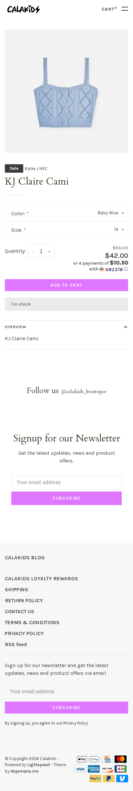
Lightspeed (38, 764)
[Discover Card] (107, 771)
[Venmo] (122, 780)
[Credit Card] (107, 761)
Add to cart (66, 285)
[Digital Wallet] (88, 761)
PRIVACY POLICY (24, 633)
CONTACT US (19, 611)
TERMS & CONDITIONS (32, 622)
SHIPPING (16, 589)
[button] (99, 266)
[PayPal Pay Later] (109, 780)
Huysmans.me (24, 771)
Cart (109, 9)
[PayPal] (95, 780)
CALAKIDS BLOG (25, 557)
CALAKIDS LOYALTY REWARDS (41, 578)
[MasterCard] (121, 761)
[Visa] (80, 771)
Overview (15, 327)
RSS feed (16, 644)
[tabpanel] (66, 91)
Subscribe (66, 498)
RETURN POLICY (24, 600)
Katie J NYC (36, 168)
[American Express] (94, 771)
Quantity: (15, 251)
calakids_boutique (84, 391)
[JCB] (121, 771)
